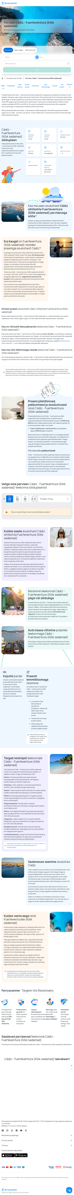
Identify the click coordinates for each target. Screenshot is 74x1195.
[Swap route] (37, 57)
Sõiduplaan (11, 86)
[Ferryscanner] (9, 3)
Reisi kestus (19, 86)
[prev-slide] (4, 499)
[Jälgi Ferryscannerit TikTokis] (12, 1130)
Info (3, 86)
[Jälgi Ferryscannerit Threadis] (26, 1130)
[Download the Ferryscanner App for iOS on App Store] (8, 1155)
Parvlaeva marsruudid (14, 78)
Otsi (37, 70)
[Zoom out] (71, 1068)
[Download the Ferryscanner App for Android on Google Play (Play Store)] (21, 1155)
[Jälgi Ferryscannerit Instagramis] (7, 1130)
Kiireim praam (27, 86)
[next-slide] (35, 499)
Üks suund (8, 50)
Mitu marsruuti (30, 50)
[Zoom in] (71, 1065)
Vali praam (62, 86)
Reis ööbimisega (46, 86)
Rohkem (69, 84)
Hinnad (54, 86)
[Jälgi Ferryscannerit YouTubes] (21, 1130)
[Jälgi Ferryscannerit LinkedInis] (16, 1130)
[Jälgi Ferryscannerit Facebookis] (3, 1130)
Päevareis (35, 86)
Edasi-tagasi (18, 50)
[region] (37, 1089)
